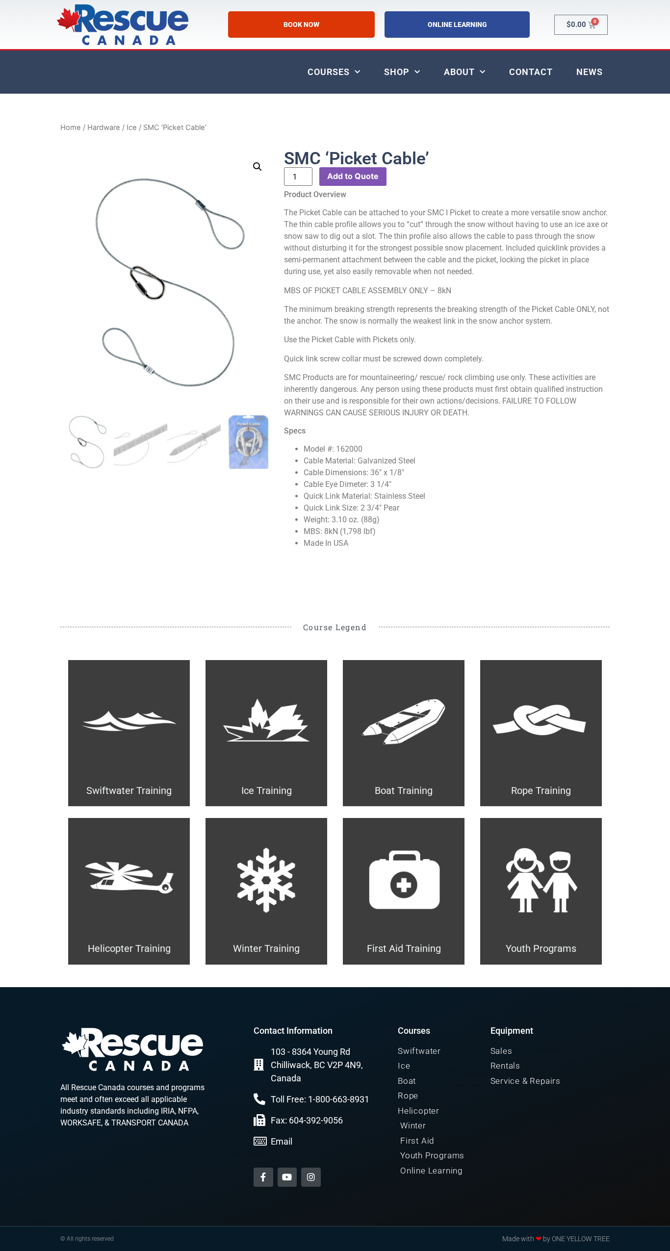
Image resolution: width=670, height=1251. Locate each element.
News (589, 72)
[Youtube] (287, 1177)
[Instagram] (311, 1177)
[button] (257, 167)
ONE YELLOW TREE (581, 1239)
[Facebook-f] (263, 1177)
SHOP (397, 72)
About (459, 72)
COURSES (329, 72)
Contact (531, 72)
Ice (132, 127)
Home (70, 127)
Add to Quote (353, 176)
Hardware (103, 127)
